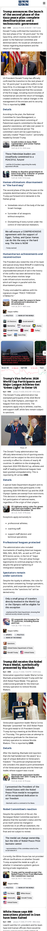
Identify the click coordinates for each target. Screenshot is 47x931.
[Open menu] (43, 3)
